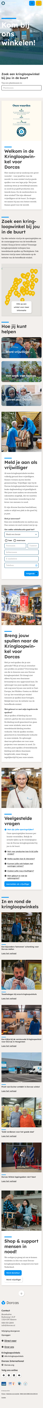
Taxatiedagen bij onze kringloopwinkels (19, 994)
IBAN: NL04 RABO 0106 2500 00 (29, 1394)
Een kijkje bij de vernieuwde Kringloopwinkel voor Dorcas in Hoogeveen (21, 1040)
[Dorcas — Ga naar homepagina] (8, 3)
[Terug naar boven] (22, 1293)
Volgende (30, 573)
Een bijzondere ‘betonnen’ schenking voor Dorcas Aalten (20, 947)
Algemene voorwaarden (12, 1394)
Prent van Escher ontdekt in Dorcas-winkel (20, 1087)
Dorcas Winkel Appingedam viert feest (18, 1177)
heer (10, 540)
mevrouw (21, 540)
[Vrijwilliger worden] (39, 3)
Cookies (3, 1397)
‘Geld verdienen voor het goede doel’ (17, 1132)
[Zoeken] (26, 3)
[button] (27, 292)
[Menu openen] (32, 3)
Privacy (3, 1394)
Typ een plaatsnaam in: (11, 83)
